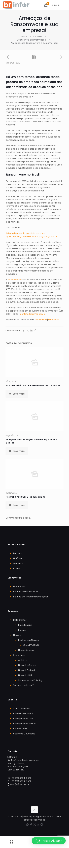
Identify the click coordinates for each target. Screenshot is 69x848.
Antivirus (22, 660)
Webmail (18, 563)
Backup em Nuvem (28, 640)
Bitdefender (14, 279)
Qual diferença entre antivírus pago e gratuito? (31, 236)
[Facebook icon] (31, 824)
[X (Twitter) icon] (34, 824)
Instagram (41, 319)
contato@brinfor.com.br (33, 314)
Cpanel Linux (20, 728)
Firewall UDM (25, 675)
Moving (22, 630)
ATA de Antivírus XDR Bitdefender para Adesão (33, 385)
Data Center (19, 620)
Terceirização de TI (23, 685)
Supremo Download (24, 733)
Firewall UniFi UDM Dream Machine (25, 496)
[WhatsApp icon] (27, 824)
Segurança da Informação (31, 39)
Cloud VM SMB (31, 645)
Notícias (37, 36)
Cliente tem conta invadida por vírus (26, 233)
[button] (49, 840)
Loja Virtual (19, 586)
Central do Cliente (23, 713)
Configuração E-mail (24, 723)
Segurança (19, 655)
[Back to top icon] (34, 809)
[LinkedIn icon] (38, 824)
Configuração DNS (23, 718)
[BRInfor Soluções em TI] (16, 5)
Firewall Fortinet (26, 670)
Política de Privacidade (26, 591)
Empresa (18, 553)
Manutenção (25, 625)
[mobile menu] (64, 5)
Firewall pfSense (27, 665)
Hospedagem (26, 650)
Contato (17, 568)
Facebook (53, 319)
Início (24, 36)
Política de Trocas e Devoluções (30, 596)
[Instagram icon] (41, 824)
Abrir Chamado (21, 708)
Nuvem (17, 635)
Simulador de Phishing (30, 680)
